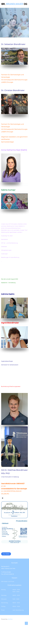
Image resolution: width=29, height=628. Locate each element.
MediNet (10, 619)
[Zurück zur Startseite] (14, 4)
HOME (7, 554)
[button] (26, 623)
